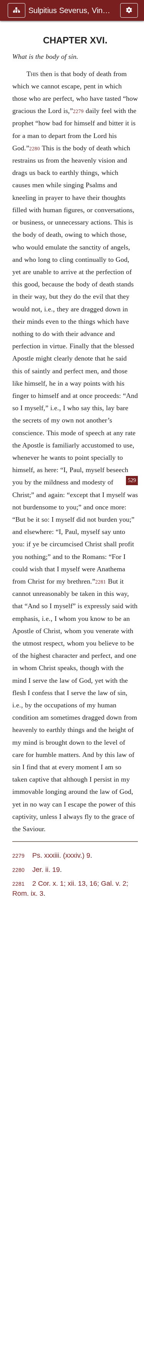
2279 (78, 111)
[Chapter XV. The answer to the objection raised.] (9, 682)
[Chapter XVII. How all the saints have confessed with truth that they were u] (135, 682)
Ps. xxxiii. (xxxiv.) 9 (61, 855)
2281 (100, 582)
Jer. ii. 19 (46, 869)
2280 (34, 148)
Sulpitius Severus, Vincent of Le (70, 10)
